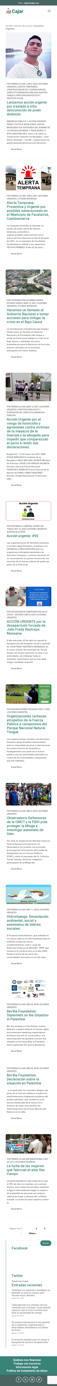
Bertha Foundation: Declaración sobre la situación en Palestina (24, 1079)
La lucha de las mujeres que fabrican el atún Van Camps (26, 1170)
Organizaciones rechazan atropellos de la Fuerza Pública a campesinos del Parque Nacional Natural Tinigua (27, 724)
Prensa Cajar (18, 84)
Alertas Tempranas (27, 87)
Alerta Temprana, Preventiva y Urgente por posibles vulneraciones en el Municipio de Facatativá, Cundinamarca (28, 211)
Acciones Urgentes (37, 529)
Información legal (27, 1367)
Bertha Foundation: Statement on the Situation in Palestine (27, 1015)
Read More (16, 149)
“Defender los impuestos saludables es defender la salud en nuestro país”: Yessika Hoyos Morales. (31, 1293)
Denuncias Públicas (28, 92)
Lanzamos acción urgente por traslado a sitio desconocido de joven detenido (27, 108)
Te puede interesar (27, 199)
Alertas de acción (16, 532)
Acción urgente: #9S (22, 536)
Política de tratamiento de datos (27, 1370)
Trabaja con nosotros (27, 1363)
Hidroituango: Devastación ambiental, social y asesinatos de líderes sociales (27, 922)
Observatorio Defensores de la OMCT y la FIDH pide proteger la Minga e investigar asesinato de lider (27, 826)
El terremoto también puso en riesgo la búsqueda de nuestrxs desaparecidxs (30, 1341)
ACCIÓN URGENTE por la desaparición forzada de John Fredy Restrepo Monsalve (26, 627)
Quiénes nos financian (27, 1360)
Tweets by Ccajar (20, 1281)
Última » (32, 1233)
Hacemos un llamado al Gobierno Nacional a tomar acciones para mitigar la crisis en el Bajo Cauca (28, 316)
